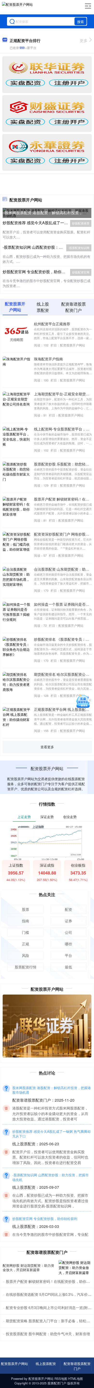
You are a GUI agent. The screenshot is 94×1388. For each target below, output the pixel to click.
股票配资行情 (25, 966)
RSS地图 (60, 1378)
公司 (68, 932)
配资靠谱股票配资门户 (77, 1366)
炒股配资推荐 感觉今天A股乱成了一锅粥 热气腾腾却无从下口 (51, 1134)
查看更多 (47, 746)
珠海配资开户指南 (48, 358)
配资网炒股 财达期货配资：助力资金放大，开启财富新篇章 (28, 1267)
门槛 (25, 932)
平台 (68, 955)
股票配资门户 (56, 1383)
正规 (25, 943)
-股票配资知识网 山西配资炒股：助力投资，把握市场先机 (50, 1177)
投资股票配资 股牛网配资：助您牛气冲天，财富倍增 (48, 1333)
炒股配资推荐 (80, 223)
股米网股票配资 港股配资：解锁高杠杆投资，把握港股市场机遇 (51, 1090)
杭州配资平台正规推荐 (52, 323)
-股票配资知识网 (78, 248)
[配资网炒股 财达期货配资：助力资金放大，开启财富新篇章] (75, 1267)
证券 (68, 920)
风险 (25, 955)
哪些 (68, 943)
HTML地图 (75, 1378)
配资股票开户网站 (14, 1363)
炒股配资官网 (80, 272)
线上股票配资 (46, 1363)
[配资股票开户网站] (17, 8)
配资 (68, 909)
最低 (68, 966)
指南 (25, 920)
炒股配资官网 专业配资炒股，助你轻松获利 (40, 271)
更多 (83, 40)
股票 (25, 909)
